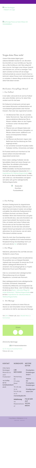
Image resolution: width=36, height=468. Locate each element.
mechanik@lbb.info (20, 396)
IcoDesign (25, 418)
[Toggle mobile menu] (32, 9)
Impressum (22, 420)
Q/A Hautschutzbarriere (12, 349)
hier (15, 244)
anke (6, 315)
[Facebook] (25, 410)
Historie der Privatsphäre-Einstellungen (29, 382)
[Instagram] (27, 410)
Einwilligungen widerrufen (29, 390)
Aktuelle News (25, 315)
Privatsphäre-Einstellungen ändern (29, 372)
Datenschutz (16, 420)
